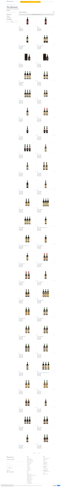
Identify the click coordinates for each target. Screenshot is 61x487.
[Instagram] (7, 471)
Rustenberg (38, 318)
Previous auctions (29, 462)
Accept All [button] (59, 485)
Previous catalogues (29, 463)
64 (37, 153)
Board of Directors (29, 469)
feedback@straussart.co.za (46, 471)
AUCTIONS (16, 1)
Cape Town (44, 466)
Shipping (44, 460)
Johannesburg (45, 462)
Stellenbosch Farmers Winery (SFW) (40, 372)
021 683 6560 (44, 467)
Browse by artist (29, 458)
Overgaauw (20, 318)
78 (37, 280)
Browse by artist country (29, 459)
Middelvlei (20, 209)
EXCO (27, 472)
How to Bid (44, 461)
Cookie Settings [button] (54, 485)
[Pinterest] (13, 471)
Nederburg (38, 209)
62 (37, 135)
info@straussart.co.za (45, 468)
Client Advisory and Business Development (31, 475)
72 (37, 226)
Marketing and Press (29, 474)
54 (37, 62)
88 (37, 371)
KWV (19, 82)
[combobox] (8, 461)
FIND (44, 1)
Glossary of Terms (45, 459)
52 (37, 44)
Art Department (28, 477)
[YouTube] (9, 471)
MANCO (28, 473)
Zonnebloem (20, 445)
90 (37, 389)
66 (37, 171)
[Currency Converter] (47, 1)
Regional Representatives (30, 476)
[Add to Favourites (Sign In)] (35, 26)
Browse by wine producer (30, 460)
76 (37, 262)
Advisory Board (28, 470)
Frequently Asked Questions (46, 458)
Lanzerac (38, 100)
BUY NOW (20, 1)
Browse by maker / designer (30, 461)
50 (37, 26)
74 (37, 244)
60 (37, 117)
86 (37, 353)
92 (37, 407)
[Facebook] (11, 471)
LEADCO (28, 471)
